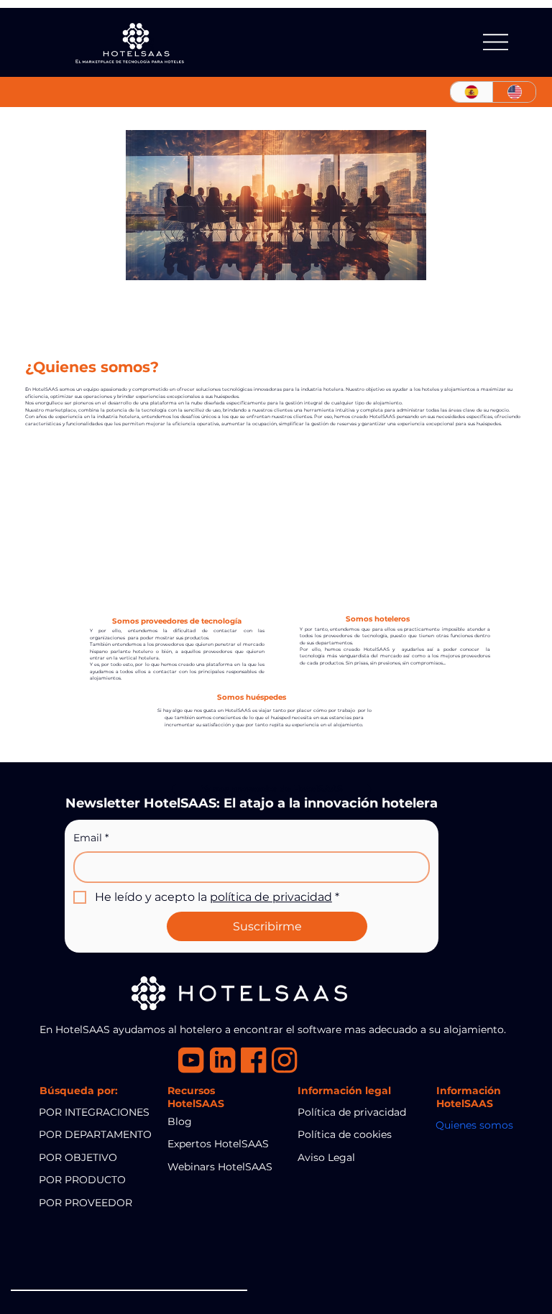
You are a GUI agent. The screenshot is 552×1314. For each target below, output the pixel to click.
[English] (513, 92)
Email (91, 837)
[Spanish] (472, 92)
